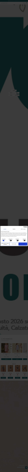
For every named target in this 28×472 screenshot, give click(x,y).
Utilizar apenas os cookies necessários (5, 244)
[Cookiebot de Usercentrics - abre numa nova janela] (24, 227)
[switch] (11, 240)
